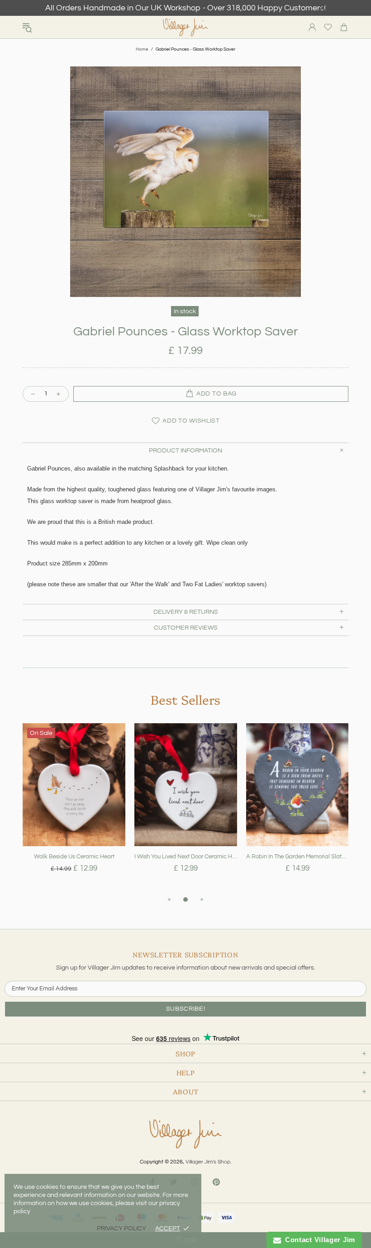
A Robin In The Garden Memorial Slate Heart (297, 856)
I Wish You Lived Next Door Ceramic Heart (185, 856)
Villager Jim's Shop (185, 27)
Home (142, 49)
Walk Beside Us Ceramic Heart (74, 856)
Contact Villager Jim (318, 1239)
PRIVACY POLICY (121, 1228)
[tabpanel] (74, 808)
